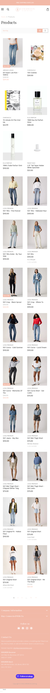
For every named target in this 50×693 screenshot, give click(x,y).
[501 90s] (37, 234)
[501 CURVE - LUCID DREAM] (37, 327)
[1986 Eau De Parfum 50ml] (37, 100)
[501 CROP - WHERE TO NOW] (37, 282)
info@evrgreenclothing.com (22, 648)
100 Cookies (32, 73)
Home (3, 17)
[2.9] (37, 145)
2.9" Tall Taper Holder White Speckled (35, 166)
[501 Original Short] (37, 512)
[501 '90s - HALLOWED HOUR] (37, 191)
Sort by (5, 31)
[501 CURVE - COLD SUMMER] (13, 327)
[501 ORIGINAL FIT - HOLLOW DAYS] (13, 512)
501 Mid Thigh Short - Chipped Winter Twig (11, 487)
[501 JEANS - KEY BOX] (13, 418)
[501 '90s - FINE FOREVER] (13, 191)
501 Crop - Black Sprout (12, 302)
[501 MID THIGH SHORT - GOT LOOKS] (37, 466)
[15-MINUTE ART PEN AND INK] (13, 100)
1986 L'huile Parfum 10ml (12, 165)
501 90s (30, 254)
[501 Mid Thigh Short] (37, 418)
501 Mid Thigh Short (35, 438)
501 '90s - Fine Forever (11, 211)
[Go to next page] (36, 598)
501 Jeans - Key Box (11, 438)
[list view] (45, 31)
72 (31, 598)
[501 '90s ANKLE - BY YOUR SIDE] (13, 234)
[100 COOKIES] (37, 53)
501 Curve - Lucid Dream (37, 347)
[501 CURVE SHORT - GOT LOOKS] (37, 371)
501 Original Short (34, 531)
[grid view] (40, 31)
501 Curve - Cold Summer (13, 347)
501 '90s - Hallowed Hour (37, 211)
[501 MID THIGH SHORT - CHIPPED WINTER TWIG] (13, 466)
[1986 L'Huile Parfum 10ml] (13, 145)
